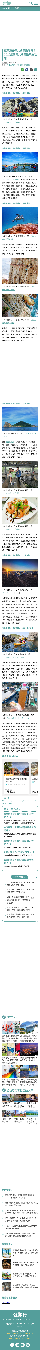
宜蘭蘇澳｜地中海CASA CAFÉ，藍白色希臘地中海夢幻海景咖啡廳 (20, 916)
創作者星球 (17, 1319)
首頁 (3, 8)
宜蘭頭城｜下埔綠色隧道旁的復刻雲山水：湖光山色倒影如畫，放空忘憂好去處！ (31, 1120)
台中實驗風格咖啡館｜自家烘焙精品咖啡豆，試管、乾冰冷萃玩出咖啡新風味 (20, 1235)
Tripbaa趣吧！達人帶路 (11, 122)
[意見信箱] (23, 1345)
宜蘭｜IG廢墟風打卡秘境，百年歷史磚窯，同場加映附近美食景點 (19, 1120)
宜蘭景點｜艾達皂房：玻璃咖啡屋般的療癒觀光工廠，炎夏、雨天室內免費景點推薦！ (7, 1104)
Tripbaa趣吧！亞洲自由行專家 (13, 657)
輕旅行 (8, 3)
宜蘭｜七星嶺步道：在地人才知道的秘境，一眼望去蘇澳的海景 (7, 1120)
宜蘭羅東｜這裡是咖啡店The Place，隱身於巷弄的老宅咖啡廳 (20, 891)
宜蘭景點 (18, 8)
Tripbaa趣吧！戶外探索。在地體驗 (18, 65)
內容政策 (27, 1319)
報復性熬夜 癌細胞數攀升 (31, 1104)
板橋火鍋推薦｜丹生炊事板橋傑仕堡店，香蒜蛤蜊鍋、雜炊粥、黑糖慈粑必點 (21, 1219)
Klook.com (6, 1303)
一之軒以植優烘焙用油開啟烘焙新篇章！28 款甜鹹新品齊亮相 (21, 1227)
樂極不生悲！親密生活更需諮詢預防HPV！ (19, 1104)
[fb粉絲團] (12, 1345)
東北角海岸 (10, 442)
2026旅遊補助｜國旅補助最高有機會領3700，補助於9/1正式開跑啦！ (19, 1196)
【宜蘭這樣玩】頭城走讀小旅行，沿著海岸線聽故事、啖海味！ (20, 884)
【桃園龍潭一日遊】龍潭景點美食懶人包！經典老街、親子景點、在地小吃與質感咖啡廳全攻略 (21, 1212)
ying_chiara (6, 593)
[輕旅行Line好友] (28, 1345)
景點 (9, 8)
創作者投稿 (7, 1319)
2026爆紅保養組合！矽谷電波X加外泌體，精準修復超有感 (18, 900)
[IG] (17, 1345)
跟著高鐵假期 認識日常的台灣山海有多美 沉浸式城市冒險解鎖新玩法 (21, 1204)
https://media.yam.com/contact (20, 1338)
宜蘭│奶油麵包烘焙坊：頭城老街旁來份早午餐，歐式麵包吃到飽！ (20, 909)
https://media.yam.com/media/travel (20, 1333)
